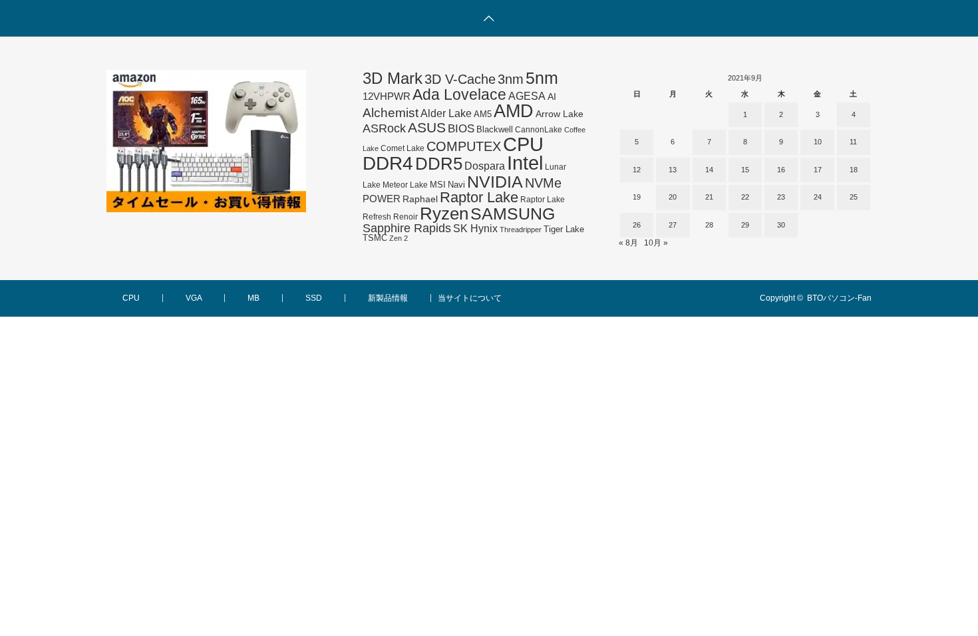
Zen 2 (398, 238)
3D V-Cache (460, 79)
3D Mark (392, 78)
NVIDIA (495, 181)
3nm (511, 79)
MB (253, 298)
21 (709, 197)
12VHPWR (386, 96)
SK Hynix (475, 228)
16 (781, 170)
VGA (194, 298)
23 (781, 197)
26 (637, 225)
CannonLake (538, 130)
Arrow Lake (559, 114)
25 (854, 197)
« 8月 (628, 242)
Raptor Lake (479, 197)
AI (552, 96)
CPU (523, 144)
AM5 (483, 114)
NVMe (543, 183)
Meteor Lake (405, 185)
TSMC (375, 238)
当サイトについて (470, 298)
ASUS (427, 127)
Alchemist (390, 113)
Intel (525, 163)
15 (745, 170)
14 (709, 170)
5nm (542, 78)
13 (673, 170)
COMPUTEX (463, 146)
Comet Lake (402, 148)
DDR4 (388, 163)
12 (637, 170)
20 (673, 197)
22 (745, 197)
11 (853, 142)
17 (818, 170)
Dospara (484, 166)
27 (673, 225)
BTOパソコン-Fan (839, 298)
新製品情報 (388, 298)
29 (745, 225)
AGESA (527, 96)
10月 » (656, 242)
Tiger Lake (564, 229)
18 (854, 170)
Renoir (405, 217)
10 (818, 142)
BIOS (461, 128)
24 (818, 197)
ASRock (384, 128)
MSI (438, 185)
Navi (456, 185)
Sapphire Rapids (407, 228)
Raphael (420, 199)
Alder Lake (446, 113)
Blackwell (494, 129)
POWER (382, 198)
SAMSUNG (512, 213)
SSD (313, 298)
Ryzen (444, 214)
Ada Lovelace (459, 94)
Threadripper (521, 230)
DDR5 (438, 164)
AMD (514, 111)
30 (781, 225)
